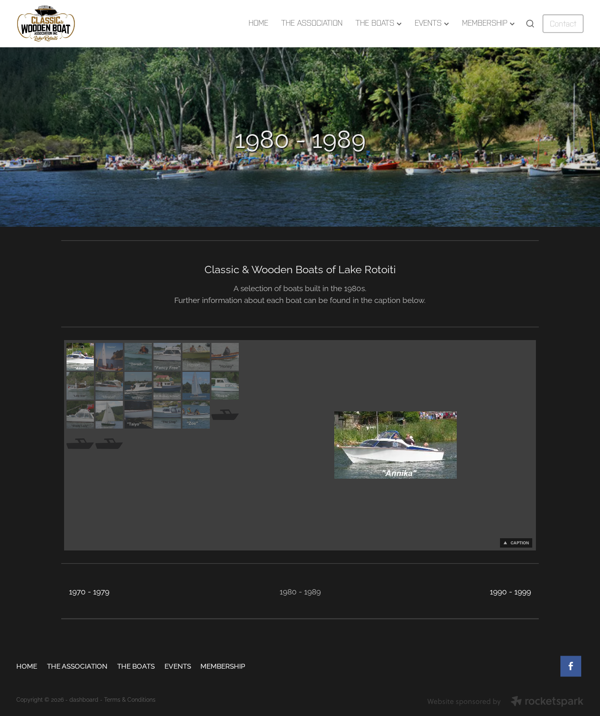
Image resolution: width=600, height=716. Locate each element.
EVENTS (429, 22)
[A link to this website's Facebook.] (570, 666)
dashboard (83, 699)
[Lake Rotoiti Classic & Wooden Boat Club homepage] (73, 23)
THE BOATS (376, 22)
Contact (563, 23)
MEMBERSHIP (486, 22)
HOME (258, 22)
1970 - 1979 (89, 591)
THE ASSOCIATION (311, 22)
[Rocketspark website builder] (505, 702)
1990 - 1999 (510, 591)
